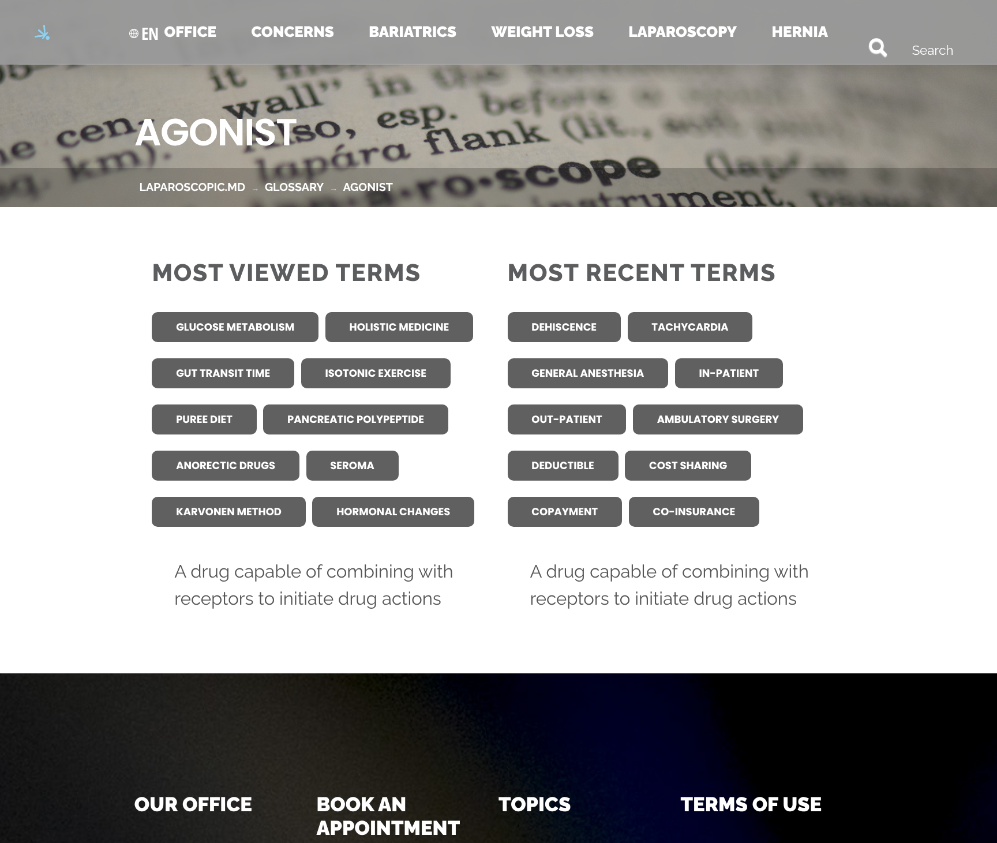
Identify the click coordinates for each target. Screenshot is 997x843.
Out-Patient (566, 420)
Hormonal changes (393, 512)
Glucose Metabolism (235, 327)
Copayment (564, 512)
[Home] (47, 33)
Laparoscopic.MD (192, 187)
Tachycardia (689, 327)
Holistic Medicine (399, 327)
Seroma (352, 466)
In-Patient (729, 373)
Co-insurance (694, 512)
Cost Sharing (688, 466)
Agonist (367, 187)
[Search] (858, 46)
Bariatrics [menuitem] (412, 32)
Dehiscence (564, 327)
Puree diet (204, 420)
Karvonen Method (229, 512)
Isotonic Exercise (375, 373)
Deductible (562, 466)
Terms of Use (751, 804)
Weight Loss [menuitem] (542, 32)
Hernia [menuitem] (800, 32)
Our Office (193, 804)
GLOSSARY (294, 187)
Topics (534, 804)
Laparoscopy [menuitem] (682, 32)
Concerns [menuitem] (292, 32)
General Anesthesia (587, 373)
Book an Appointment (388, 816)
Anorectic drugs (225, 466)
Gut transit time (223, 373)
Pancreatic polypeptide (355, 420)
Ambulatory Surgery (718, 420)
